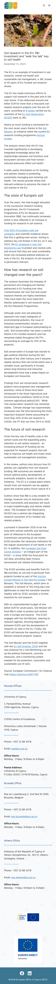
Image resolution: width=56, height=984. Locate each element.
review (31, 110)
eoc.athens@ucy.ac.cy (23, 877)
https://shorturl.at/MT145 (24, 674)
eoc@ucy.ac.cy (19, 748)
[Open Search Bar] (44, 5)
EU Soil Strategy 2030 (26, 646)
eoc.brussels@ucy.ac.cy (24, 816)
